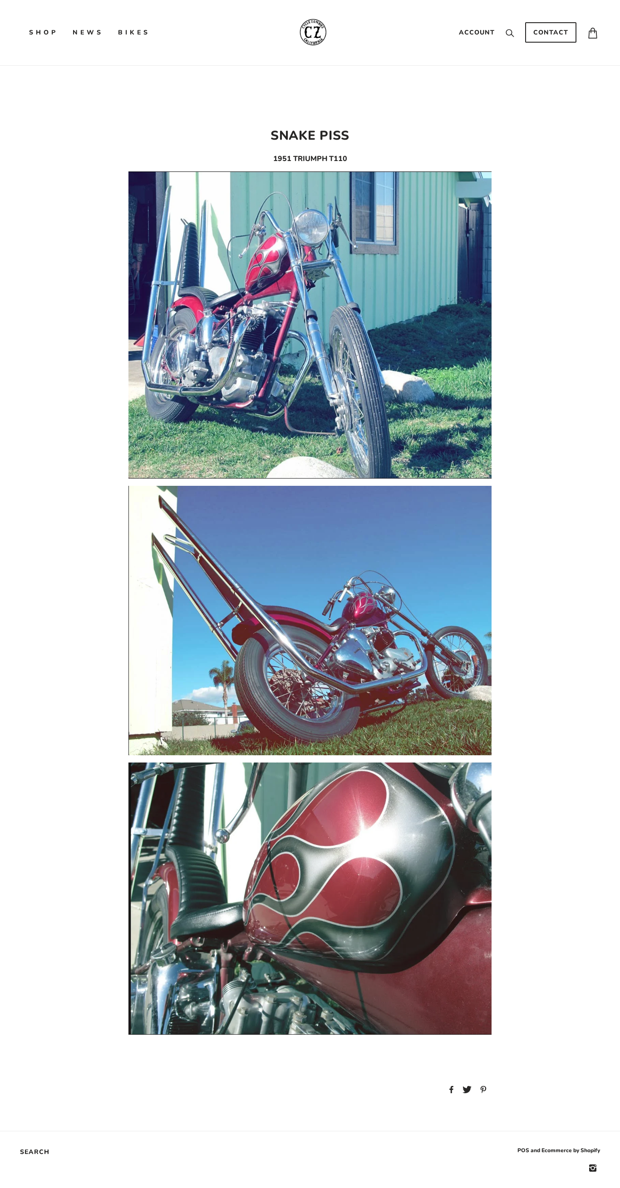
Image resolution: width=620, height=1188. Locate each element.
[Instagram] (593, 1168)
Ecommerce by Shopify (570, 1150)
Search (34, 1152)
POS (523, 1150)
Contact (550, 32)
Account (477, 32)
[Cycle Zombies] (312, 32)
